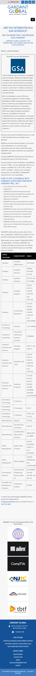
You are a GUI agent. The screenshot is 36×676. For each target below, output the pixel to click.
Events (18, 665)
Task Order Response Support (18, 646)
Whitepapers (18, 654)
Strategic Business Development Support (18, 641)
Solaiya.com (18, 657)
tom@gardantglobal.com (10, 502)
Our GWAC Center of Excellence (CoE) (18, 644)
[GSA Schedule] (18, 10)
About (18, 660)
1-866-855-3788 (14, 2)
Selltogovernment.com (18, 663)
